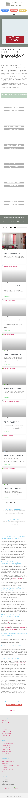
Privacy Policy (5, 763)
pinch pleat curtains (11, 579)
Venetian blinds (6, 729)
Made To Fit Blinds (17, 796)
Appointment (22, 10)
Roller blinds (5, 720)
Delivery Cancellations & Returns (10, 765)
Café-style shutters (7, 747)
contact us (24, 670)
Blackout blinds (6, 735)
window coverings (16, 648)
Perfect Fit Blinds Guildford (13, 455)
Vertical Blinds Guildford (12, 388)
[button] (3, 31)
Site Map (4, 771)
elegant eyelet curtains (17, 578)
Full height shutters (7, 745)
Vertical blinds (5, 725)
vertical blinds (8, 627)
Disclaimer (4, 767)
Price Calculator (14, 10)
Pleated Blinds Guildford (12, 488)
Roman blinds (22, 627)
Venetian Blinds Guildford (13, 320)
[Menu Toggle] (14, 14)
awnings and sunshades (19, 662)
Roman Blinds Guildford (12, 354)
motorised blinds (12, 629)
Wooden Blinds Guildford (13, 286)
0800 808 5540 (14, 711)
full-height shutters (9, 622)
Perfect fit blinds (6, 731)
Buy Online (5, 10)
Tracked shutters (6, 749)
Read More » (7, 262)
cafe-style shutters (22, 622)
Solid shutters (5, 753)
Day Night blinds (6, 733)
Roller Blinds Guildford (12, 253)
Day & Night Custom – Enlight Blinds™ (12, 421)
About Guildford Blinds (8, 761)
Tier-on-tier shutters (7, 743)
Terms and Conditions (7, 769)
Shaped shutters (6, 751)
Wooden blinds (6, 727)
